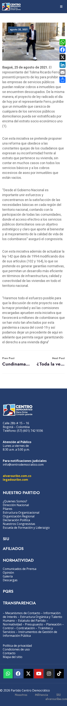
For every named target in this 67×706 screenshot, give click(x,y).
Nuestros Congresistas (19, 524)
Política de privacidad (17, 646)
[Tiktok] (59, 673)
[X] (62, 57)
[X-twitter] (28, 673)
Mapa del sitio (12, 657)
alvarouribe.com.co (17, 476)
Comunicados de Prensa (19, 569)
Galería (8, 576)
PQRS (8, 591)
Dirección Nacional (16, 505)
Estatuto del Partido (32, 620)
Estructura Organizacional (21, 512)
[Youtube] (38, 673)
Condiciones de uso (16, 649)
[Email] (62, 72)
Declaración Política (16, 520)
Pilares (7, 509)
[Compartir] (62, 80)
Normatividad (12, 624)
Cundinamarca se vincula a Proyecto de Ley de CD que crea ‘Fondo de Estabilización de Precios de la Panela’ (16, 361)
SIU (6, 539)
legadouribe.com (15, 480)
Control (8, 628)
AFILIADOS (13, 548)
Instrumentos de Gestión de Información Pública (30, 634)
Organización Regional (18, 516)
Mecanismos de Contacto (22, 613)
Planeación (53, 624)
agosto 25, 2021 (19, 29)
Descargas (10, 580)
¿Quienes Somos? (15, 501)
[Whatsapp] (8, 673)
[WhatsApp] (62, 42)
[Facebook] (18, 673)
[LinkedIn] (62, 65)
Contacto (9, 653)
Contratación (26, 628)
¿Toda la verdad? (51, 361)
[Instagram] (49, 673)
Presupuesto (34, 624)
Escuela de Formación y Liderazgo (26, 528)
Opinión (8, 572)
